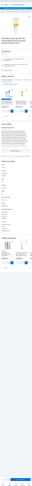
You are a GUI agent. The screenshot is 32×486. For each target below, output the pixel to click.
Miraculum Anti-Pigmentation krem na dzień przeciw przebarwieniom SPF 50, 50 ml (7, 254)
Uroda (8, 11)
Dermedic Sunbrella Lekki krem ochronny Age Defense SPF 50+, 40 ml (21, 254)
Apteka (2, 11)
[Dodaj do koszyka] (11, 111)
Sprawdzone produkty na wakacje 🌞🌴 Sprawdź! (15, 8)
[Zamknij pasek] (30, 8)
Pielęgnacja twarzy (16, 11)
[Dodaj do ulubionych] (29, 16)
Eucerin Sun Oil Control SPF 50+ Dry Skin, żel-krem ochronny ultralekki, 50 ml (21, 102)
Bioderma (3, 167)
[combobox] (20, 4)
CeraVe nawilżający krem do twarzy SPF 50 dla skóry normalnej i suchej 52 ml (7, 102)
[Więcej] (29, 70)
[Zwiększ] (8, 479)
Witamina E (4, 199)
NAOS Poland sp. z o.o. (10, 156)
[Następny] (29, 116)
